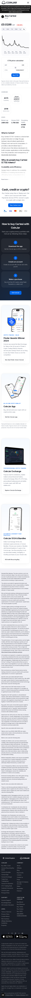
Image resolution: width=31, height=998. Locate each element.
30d (16, 29)
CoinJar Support (6, 900)
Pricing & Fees (5, 893)
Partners (19, 891)
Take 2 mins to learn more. (15, 11)
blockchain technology (8, 155)
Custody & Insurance (7, 888)
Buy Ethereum (21, 904)
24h (8, 29)
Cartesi (3, 170)
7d (12, 29)
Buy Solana (20, 909)
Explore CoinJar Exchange (13, 490)
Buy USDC (20, 911)
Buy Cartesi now (15, 205)
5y (24, 29)
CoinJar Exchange (6, 877)
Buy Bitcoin (20, 902)
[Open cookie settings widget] (3, 995)
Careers (19, 875)
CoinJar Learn (5, 890)
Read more (4, 179)
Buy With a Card (6, 865)
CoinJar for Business (7, 883)
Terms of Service (6, 911)
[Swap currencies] (15, 67)
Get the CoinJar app (11, 417)
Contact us (20, 877)
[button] (28, 2)
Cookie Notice (5, 916)
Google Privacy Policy (7, 995)
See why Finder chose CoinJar (14, 360)
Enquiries (4, 925)
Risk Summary (5, 919)
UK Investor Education (7, 905)
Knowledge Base (6, 902)
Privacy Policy (5, 914)
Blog (18, 870)
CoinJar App (4, 874)
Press (18, 879)
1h (3, 29)
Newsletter (20, 888)
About (18, 865)
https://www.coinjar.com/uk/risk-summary (11, 652)
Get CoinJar (15, 293)
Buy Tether (20, 906)
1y (20, 29)
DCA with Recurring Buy (12, 559)
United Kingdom (10, 858)
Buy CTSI (15, 75)
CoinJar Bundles (6, 872)
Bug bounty (20, 872)
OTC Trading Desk (6, 886)
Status (18, 886)
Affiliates (19, 868)
